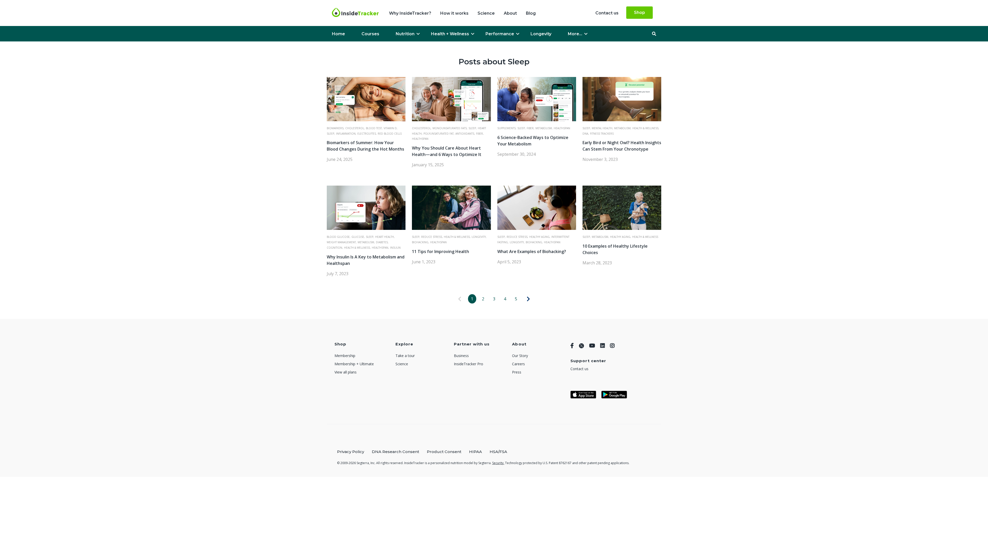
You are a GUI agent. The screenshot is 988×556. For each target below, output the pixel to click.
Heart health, (385, 237)
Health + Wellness (450, 33)
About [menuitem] (510, 13)
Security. (498, 463)
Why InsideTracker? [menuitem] (410, 13)
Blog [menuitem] (531, 13)
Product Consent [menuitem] (444, 451)
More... (575, 33)
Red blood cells (390, 133)
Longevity (541, 33)
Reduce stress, (432, 237)
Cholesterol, (355, 128)
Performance (500, 33)
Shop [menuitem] (639, 12)
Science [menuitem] (486, 13)
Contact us (579, 368)
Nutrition (405, 33)
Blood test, (374, 128)
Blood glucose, (338, 237)
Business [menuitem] (461, 355)
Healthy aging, (539, 237)
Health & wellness (645, 237)
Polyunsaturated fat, (439, 133)
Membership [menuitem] (344, 355)
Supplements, (506, 128)
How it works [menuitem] (454, 13)
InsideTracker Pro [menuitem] (468, 363)
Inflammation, (346, 133)
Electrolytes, (367, 133)
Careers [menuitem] (518, 363)
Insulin (395, 247)
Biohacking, (420, 242)
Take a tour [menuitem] (405, 355)
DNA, (586, 133)
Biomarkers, (335, 128)
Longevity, (479, 237)
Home (338, 33)
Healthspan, (380, 247)
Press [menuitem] (516, 372)
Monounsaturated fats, (450, 128)
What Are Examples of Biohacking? (531, 251)
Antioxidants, (465, 133)
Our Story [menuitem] (520, 355)
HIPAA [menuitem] (475, 451)
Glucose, (358, 237)
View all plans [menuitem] (345, 372)
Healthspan (420, 139)
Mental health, (602, 128)
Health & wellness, (645, 128)
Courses (370, 33)
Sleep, (331, 133)
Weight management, (342, 242)
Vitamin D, (391, 128)
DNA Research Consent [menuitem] (395, 451)
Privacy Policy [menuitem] (350, 451)
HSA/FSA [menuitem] (498, 451)
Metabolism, (544, 128)
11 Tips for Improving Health (440, 251)
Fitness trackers (602, 133)
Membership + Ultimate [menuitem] (354, 363)
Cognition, (335, 247)
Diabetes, (382, 242)
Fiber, (480, 133)
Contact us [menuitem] (607, 13)
